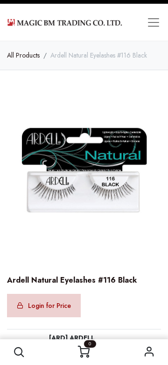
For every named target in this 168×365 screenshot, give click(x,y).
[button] (18, 352)
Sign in (149, 352)
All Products (23, 55)
